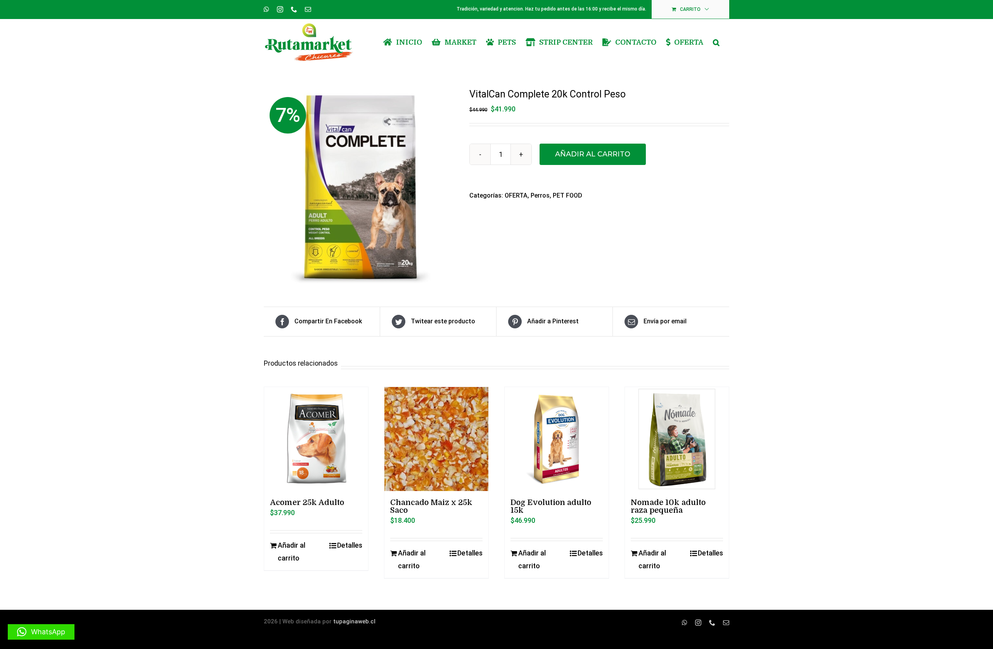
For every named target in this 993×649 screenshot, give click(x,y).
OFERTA (516, 195)
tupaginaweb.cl (354, 621)
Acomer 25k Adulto (307, 502)
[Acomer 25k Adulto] (316, 439)
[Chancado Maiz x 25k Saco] (436, 439)
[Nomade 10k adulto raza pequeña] (677, 439)
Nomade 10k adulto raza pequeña (668, 506)
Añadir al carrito (592, 154)
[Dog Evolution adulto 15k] (557, 439)
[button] (716, 42)
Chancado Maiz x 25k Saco (431, 506)
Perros (540, 195)
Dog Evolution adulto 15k (550, 506)
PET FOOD (567, 195)
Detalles (349, 545)
